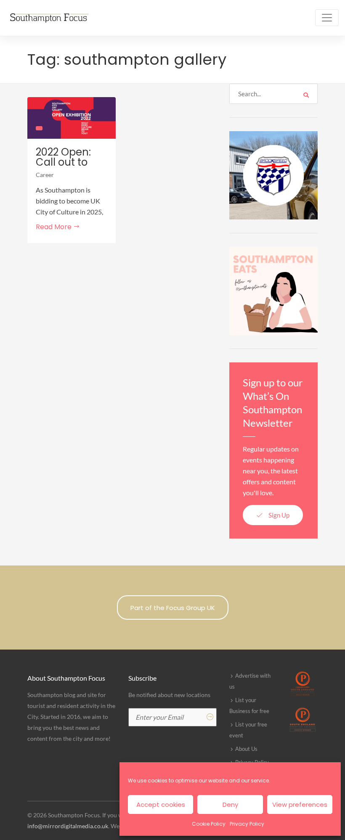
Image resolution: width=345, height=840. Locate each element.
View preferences (299, 804)
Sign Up (278, 515)
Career (45, 174)
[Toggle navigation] (327, 17)
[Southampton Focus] (48, 18)
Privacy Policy (247, 823)
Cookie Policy (209, 823)
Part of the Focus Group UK (172, 607)
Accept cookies (160, 804)
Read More (54, 227)
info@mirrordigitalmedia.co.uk (67, 825)
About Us (246, 748)
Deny (230, 804)
